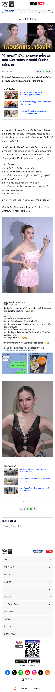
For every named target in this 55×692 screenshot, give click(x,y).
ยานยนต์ (47, 11)
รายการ (34, 11)
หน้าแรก (21, 19)
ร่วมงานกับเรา (25, 688)
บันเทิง (34, 19)
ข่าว (22, 11)
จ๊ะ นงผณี (6, 77)
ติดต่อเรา (37, 688)
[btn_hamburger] (51, 4)
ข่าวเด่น (6, 526)
